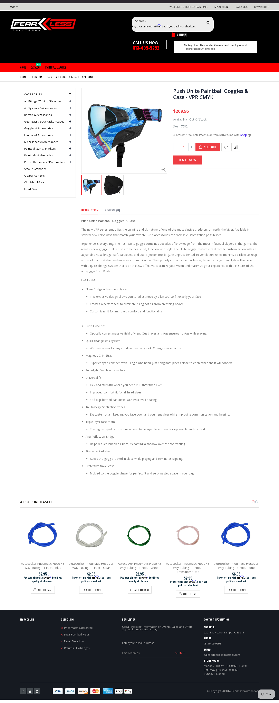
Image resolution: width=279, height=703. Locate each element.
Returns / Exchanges (77, 648)
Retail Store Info (74, 641)
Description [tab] (89, 210)
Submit (179, 653)
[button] (253, 501)
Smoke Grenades (35, 169)
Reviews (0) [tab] (112, 210)
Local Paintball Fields (77, 634)
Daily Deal (242, 6)
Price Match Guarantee (78, 628)
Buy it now (187, 160)
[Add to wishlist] (225, 147)
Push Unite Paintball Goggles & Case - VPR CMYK (210, 93)
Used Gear (31, 189)
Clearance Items (34, 175)
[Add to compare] (235, 147)
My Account (222, 6)
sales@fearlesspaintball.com (222, 655)
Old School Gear (34, 182)
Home (23, 77)
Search (208, 22)
